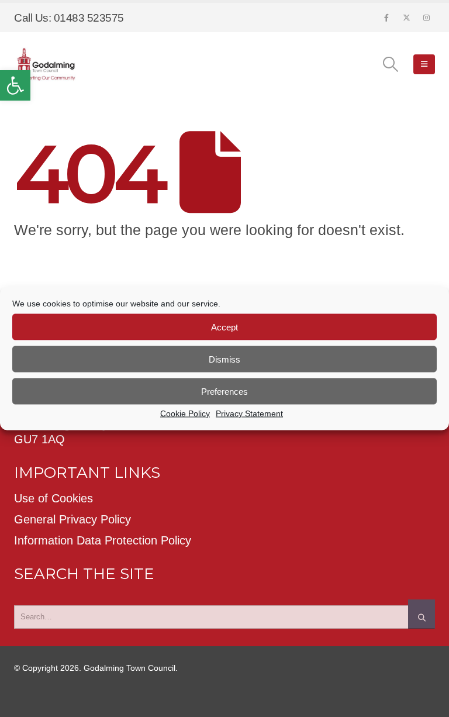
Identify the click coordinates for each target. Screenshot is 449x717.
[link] (15, 85)
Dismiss (224, 359)
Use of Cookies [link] (53, 498)
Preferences (224, 391)
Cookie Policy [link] (185, 413)
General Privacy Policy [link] (72, 519)
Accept (224, 327)
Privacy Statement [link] (249, 413)
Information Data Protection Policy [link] (102, 540)
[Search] (421, 614)
